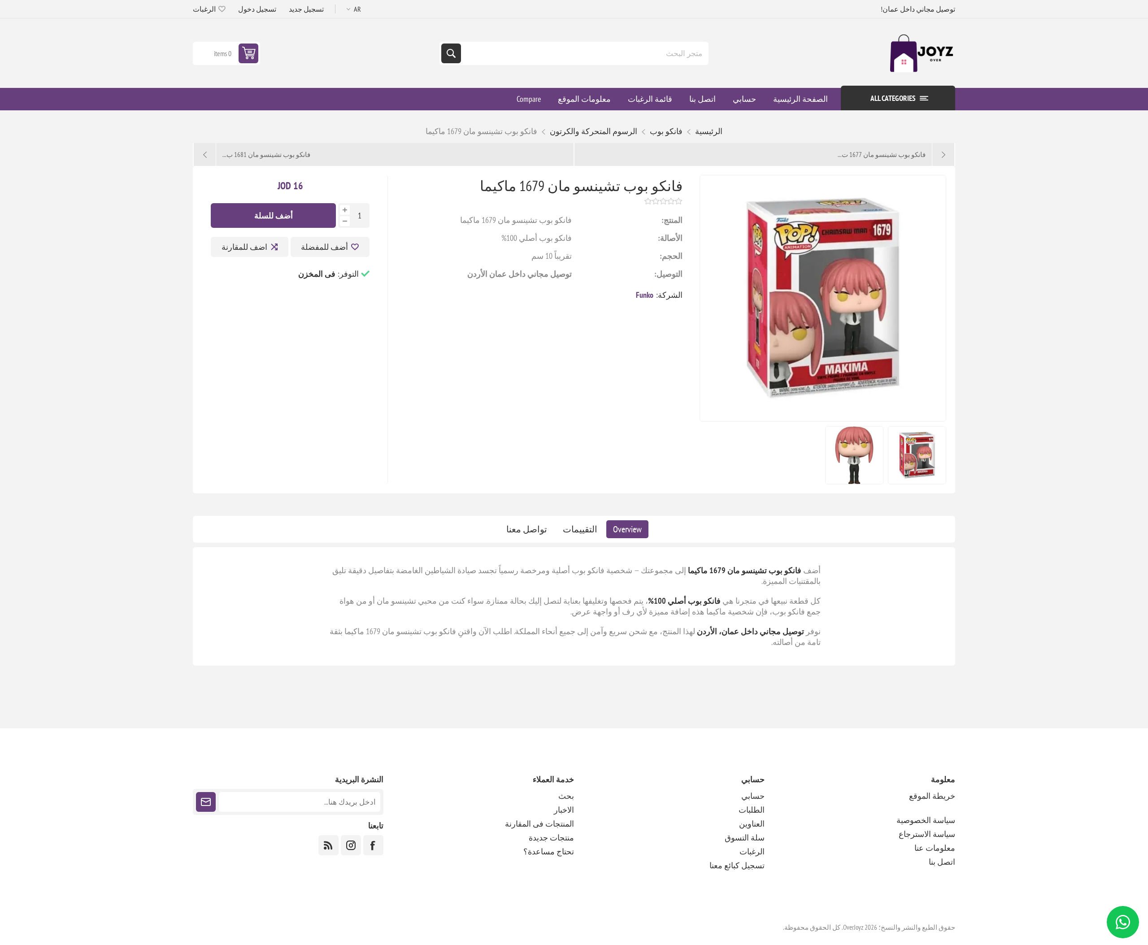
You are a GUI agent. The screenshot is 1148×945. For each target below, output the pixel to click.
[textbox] (584, 53)
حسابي (753, 796)
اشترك (206, 802)
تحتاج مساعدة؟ (548, 851)
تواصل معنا (526, 529)
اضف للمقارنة (244, 247)
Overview (627, 529)
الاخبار (564, 810)
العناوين (752, 824)
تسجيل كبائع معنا (737, 865)
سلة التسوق (745, 837)
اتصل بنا (942, 862)
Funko (644, 295)
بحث (451, 53)
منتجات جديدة (551, 837)
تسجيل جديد (306, 8)
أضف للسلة (273, 215)
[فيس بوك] (373, 845)
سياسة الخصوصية (925, 820)
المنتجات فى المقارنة (539, 824)
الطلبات (752, 810)
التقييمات (580, 529)
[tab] (627, 529)
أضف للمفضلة (324, 247)
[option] (917, 455)
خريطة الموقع (932, 796)
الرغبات (752, 851)
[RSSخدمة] (328, 845)
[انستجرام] (351, 845)
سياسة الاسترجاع (927, 834)
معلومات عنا (934, 848)
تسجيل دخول (257, 8)
